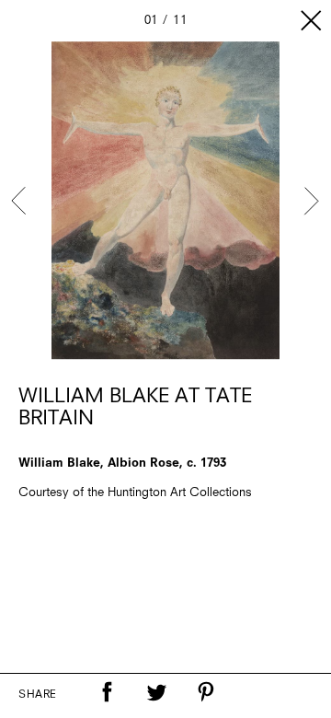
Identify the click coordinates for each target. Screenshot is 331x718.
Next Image (311, 200)
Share (37, 695)
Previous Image (20, 200)
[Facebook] (106, 692)
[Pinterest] (206, 692)
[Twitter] (156, 692)
